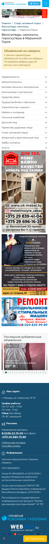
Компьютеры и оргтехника (17, 92)
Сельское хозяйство (13, 117)
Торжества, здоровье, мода (17, 127)
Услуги (6, 148)
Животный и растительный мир (20, 137)
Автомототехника (12, 82)
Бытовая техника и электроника (20, 87)
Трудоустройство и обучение (18, 102)
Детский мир (9, 122)
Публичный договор (13, 442)
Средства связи (11, 97)
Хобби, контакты (11, 142)
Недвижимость (10, 77)
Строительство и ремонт (16, 107)
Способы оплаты (11, 446)
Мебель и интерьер (13, 112)
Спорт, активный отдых (27, 23)
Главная (6, 23)
